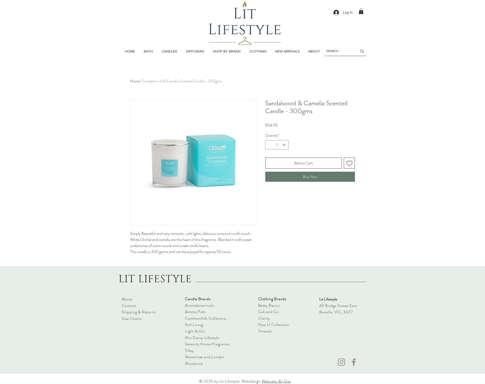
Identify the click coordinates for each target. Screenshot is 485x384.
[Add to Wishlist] (349, 163)
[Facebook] (354, 362)
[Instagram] (341, 362)
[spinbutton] (276, 144)
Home (135, 81)
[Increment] (284, 144)
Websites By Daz (276, 381)
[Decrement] (269, 144)
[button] (169, 51)
